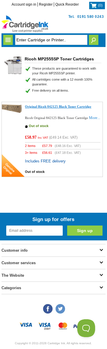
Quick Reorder (67, 4)
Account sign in (24, 4)
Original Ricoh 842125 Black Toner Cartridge (58, 106)
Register (46, 4)
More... (94, 117)
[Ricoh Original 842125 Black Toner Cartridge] (12, 111)
